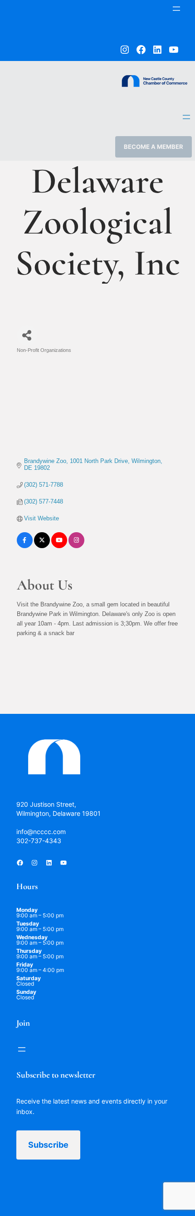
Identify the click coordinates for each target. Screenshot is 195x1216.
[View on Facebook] (25, 546)
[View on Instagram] (76, 546)
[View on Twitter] (42, 546)
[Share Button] (27, 335)
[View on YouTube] (59, 546)
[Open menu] (176, 8)
